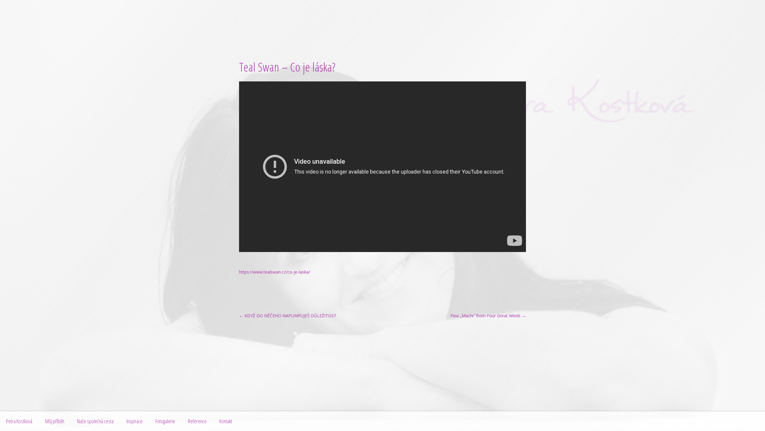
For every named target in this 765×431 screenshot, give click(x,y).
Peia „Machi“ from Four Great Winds (488, 315)
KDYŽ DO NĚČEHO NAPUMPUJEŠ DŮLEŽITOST (287, 315)
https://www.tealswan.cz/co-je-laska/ (274, 272)
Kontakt (225, 421)
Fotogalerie (165, 421)
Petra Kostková (19, 421)
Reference (197, 421)
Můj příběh (54, 421)
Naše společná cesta (95, 421)
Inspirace (134, 421)
